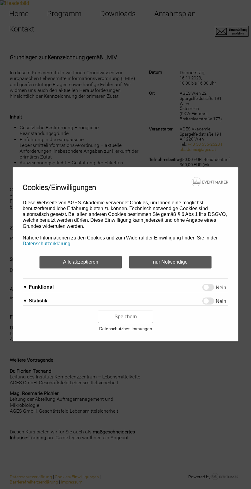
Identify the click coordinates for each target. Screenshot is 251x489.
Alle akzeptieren (80, 262)
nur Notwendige (170, 262)
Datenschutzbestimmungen (125, 328)
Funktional (41, 287)
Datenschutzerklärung (46, 243)
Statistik (38, 300)
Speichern (125, 316)
